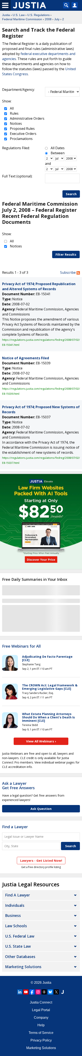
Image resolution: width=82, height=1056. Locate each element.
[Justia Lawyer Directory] (62, 991)
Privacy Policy (41, 1040)
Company (41, 1017)
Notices (15, 123)
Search (71, 194)
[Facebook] (31, 991)
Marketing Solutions (23, 966)
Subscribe (68, 272)
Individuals (14, 905)
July (57, 19)
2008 (48, 19)
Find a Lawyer (15, 826)
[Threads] (44, 991)
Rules (14, 113)
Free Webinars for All (21, 646)
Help (41, 1025)
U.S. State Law (18, 946)
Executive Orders (22, 133)
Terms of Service (41, 1033)
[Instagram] (38, 991)
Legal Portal (41, 1010)
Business (13, 915)
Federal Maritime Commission (22, 19)
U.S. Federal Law (19, 936)
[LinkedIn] (19, 991)
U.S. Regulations (38, 15)
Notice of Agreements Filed (25, 358)
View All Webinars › (41, 741)
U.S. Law (19, 15)
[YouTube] (25, 991)
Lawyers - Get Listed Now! (41, 860)
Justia (6, 15)
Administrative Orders (26, 118)
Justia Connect (41, 1002)
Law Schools (16, 925)
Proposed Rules (22, 128)
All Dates (58, 148)
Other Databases (20, 956)
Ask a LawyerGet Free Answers (18, 785)
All (11, 108)
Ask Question (41, 808)
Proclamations (21, 138)
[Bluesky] (50, 991)
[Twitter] (56, 991)
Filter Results (66, 254)
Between (58, 153)
